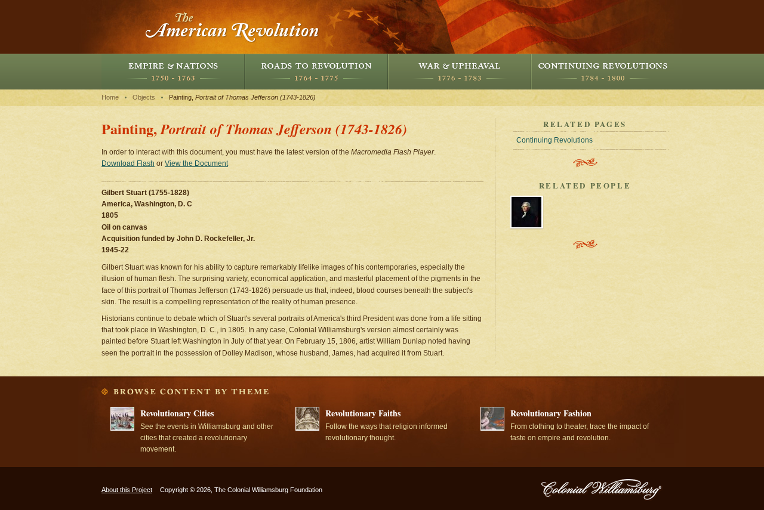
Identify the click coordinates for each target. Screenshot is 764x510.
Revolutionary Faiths (363, 413)
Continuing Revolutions (602, 71)
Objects (144, 97)
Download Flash (128, 163)
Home (110, 97)
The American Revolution (232, 27)
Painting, (242, 97)
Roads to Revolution (316, 71)
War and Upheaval (459, 71)
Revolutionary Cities (177, 413)
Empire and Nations (173, 71)
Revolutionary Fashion (551, 413)
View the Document (196, 163)
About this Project (126, 489)
